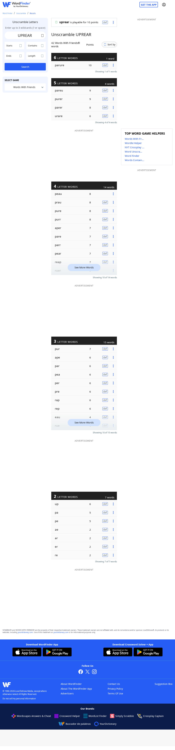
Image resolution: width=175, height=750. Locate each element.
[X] (87, 672)
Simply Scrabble (124, 716)
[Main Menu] (171, 5)
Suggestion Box (163, 684)
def (105, 22)
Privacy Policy (115, 688)
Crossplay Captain (153, 716)
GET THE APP (149, 4)
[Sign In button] (164, 5)
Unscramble (21, 13)
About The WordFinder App (76, 688)
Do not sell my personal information (19, 698)
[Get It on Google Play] (57, 652)
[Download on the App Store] (26, 652)
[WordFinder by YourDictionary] (17, 4)
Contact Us (114, 684)
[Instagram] (94, 672)
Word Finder (7, 13)
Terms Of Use (115, 693)
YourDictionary (108, 723)
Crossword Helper (69, 716)
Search (25, 66)
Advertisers (67, 693)
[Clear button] (42, 35)
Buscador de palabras (78, 723)
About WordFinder (71, 684)
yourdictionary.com (25, 632)
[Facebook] (80, 672)
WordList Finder (98, 716)
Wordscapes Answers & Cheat (34, 716)
